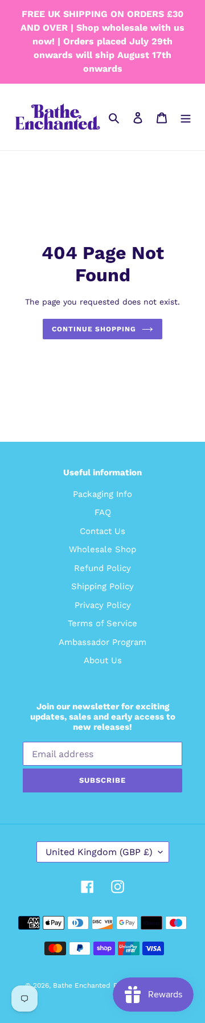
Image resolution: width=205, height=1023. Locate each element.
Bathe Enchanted (81, 985)
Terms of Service (102, 623)
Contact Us (102, 531)
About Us (103, 660)
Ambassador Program (102, 642)
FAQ (103, 512)
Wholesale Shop (102, 549)
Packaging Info (102, 494)
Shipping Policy (102, 586)
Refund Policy (102, 568)
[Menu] (186, 117)
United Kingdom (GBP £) (99, 852)
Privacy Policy (103, 605)
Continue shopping (94, 329)
